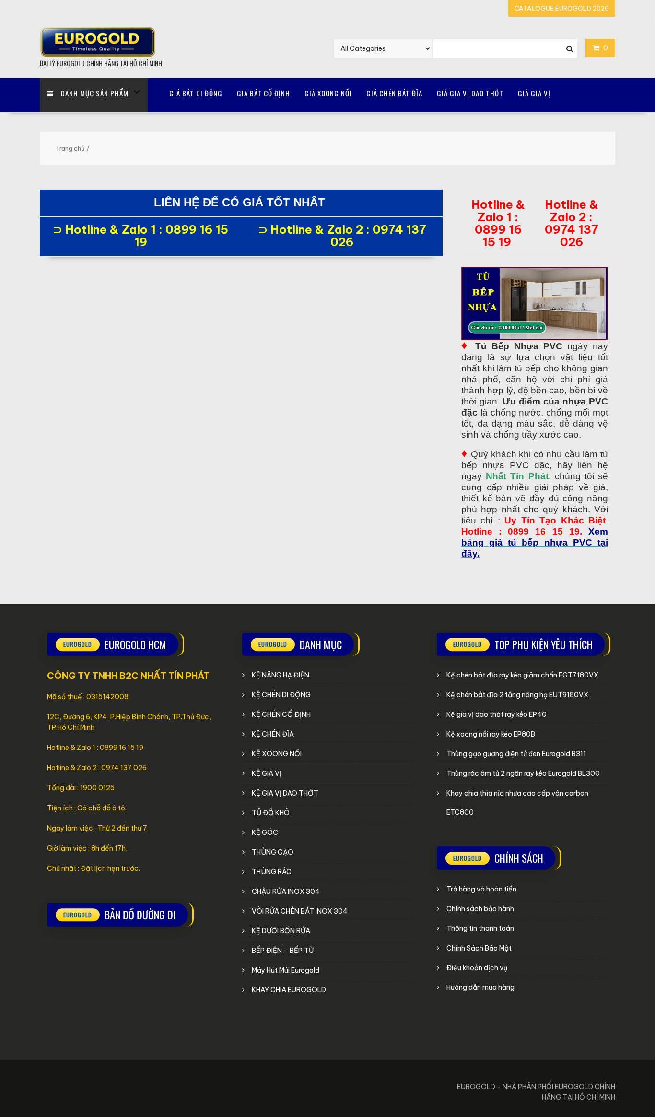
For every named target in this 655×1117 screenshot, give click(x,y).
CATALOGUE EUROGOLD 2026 (562, 8)
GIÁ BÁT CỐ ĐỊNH (263, 93)
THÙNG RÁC (272, 871)
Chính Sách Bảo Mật (479, 948)
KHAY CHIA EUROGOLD (289, 990)
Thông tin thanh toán (480, 928)
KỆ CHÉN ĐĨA (273, 734)
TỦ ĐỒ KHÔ (271, 812)
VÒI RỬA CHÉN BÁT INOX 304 (300, 911)
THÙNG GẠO (272, 852)
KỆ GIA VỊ (266, 773)
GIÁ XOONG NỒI (328, 93)
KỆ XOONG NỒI (277, 753)
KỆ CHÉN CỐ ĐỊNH (281, 714)
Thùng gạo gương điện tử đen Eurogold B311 (516, 753)
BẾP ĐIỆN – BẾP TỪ (283, 950)
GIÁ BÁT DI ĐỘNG (195, 93)
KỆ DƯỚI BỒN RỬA (281, 931)
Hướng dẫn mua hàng (480, 987)
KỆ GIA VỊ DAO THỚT (285, 793)
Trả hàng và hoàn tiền (481, 889)
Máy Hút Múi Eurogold (285, 970)
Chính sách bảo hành (480, 908)
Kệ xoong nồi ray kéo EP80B (490, 734)
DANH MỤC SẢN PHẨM (95, 93)
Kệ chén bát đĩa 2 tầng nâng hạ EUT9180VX (517, 694)
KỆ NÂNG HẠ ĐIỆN (280, 675)
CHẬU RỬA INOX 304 (286, 891)
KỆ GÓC (265, 832)
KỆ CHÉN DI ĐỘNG (281, 694)
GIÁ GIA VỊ (534, 93)
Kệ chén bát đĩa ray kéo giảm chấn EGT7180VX (522, 675)
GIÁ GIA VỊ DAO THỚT (470, 93)
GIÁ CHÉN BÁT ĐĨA (394, 93)
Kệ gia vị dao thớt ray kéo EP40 (496, 714)
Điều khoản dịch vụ (476, 967)
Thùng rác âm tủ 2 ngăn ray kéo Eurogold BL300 (523, 773)
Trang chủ (70, 148)
